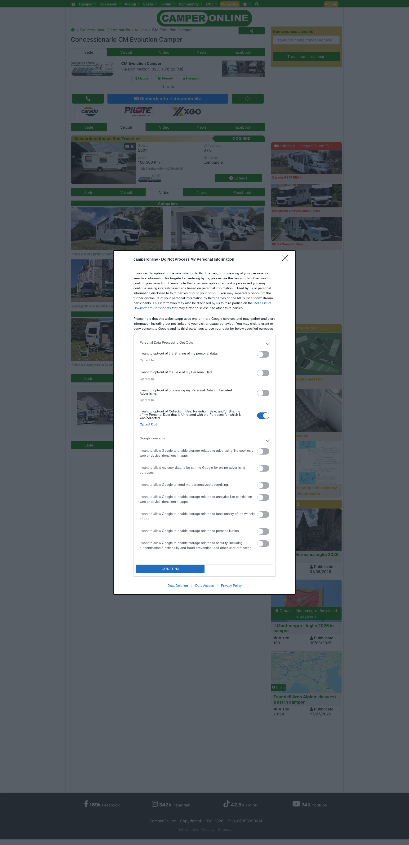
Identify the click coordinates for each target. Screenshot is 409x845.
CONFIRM (170, 569)
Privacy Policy (231, 585)
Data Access (204, 585)
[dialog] (204, 422)
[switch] (263, 354)
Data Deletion (178, 585)
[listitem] (204, 343)
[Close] (286, 259)
